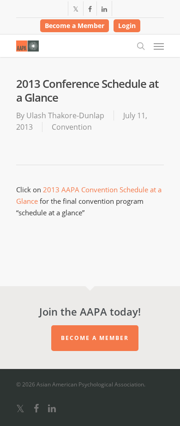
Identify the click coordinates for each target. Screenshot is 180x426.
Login (127, 25)
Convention (72, 127)
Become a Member (74, 25)
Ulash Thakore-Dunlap (65, 115)
